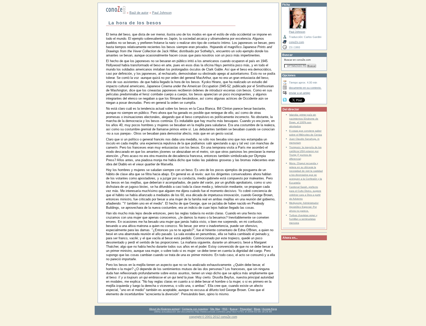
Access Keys (269, 309)
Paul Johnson (162, 13)
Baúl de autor (138, 13)
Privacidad (246, 309)
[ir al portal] (116, 13)
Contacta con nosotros (195, 309)
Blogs (257, 309)
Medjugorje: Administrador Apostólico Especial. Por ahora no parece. (304, 207)
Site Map (215, 309)
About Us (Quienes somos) (164, 309)
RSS (225, 309)
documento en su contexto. (305, 87)
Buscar (234, 309)
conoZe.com (296, 42)
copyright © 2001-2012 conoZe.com (213, 316)
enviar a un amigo (299, 92)
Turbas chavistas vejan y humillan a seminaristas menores (303, 219)
